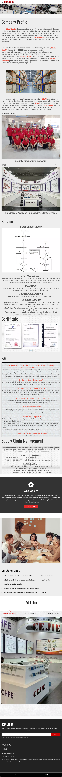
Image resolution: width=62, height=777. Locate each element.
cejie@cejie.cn (10, 753)
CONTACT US (30, 506)
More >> (57, 164)
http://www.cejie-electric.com (15, 762)
